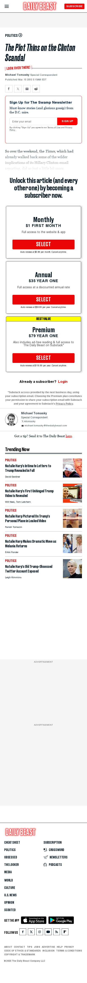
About (8, 947)
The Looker (11, 864)
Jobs (37, 947)
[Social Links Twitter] (31, 932)
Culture (9, 888)
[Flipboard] (65, 932)
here (69, 436)
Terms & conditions (69, 950)
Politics (10, 850)
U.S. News (10, 895)
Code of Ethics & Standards (22, 950)
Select (43, 244)
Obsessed (10, 857)
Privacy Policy (64, 403)
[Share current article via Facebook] (8, 88)
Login (63, 382)
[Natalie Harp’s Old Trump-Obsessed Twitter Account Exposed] (72, 577)
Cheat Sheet (12, 842)
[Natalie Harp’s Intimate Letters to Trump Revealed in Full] (72, 476)
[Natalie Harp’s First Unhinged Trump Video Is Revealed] (72, 501)
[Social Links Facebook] (22, 932)
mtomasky (29, 421)
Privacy (69, 947)
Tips (29, 947)
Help (60, 947)
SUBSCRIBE (74, 6)
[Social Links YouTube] (48, 932)
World (8, 880)
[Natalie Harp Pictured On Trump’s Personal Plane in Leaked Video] (72, 527)
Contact (19, 947)
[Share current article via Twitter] (18, 88)
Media (8, 872)
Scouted (10, 910)
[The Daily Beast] (40, 6)
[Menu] (10, 6)
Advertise (48, 947)
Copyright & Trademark (19, 954)
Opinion (9, 902)
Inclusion (48, 950)
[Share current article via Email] (27, 88)
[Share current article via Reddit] (36, 88)
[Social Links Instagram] (39, 932)
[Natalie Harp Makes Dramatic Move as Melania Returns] (72, 552)
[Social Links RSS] (56, 932)
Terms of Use (54, 128)
